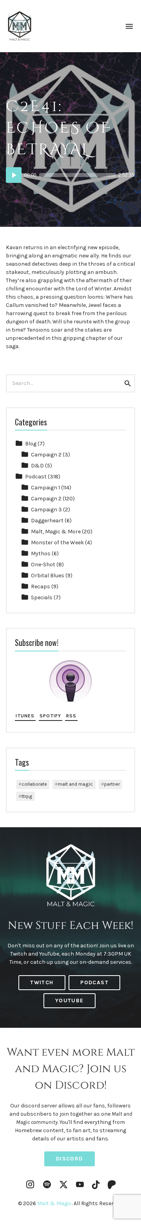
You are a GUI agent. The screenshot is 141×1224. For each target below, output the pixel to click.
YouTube (69, 1000)
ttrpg (27, 796)
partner (112, 784)
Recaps (40, 586)
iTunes (25, 716)
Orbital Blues (47, 575)
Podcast (36, 476)
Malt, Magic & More (56, 531)
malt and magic (75, 784)
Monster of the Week (57, 542)
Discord (69, 1158)
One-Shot (43, 564)
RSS (71, 716)
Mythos (41, 553)
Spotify (50, 716)
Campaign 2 (46, 454)
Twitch (41, 982)
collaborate (34, 784)
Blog (30, 443)
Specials (41, 597)
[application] (70, 175)
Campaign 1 (45, 487)
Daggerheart (47, 520)
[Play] (14, 175)
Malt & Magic (54, 1203)
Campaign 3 (46, 509)
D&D (37, 465)
